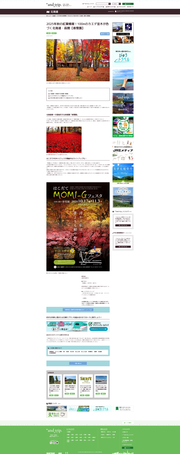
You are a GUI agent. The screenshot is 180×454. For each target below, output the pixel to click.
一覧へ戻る (77, 363)
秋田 (73, 434)
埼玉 (81, 437)
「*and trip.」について (89, 3)
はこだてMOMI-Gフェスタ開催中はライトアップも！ (62, 95)
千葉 (85, 437)
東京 (89, 437)
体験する (109, 434)
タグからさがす (122, 6)
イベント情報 (59, 351)
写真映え (91, 351)
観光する (103, 431)
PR (114, 437)
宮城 (85, 434)
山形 (81, 434)
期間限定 (52, 351)
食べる (109, 431)
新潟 (68, 440)
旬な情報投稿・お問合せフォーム (127, 441)
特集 (114, 434)
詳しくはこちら (122, 225)
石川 (89, 440)
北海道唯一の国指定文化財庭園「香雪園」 (59, 93)
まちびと (128, 4)
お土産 (114, 431)
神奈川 (94, 437)
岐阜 (68, 441)
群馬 (77, 437)
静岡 (81, 440)
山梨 (77, 440)
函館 (96, 351)
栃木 (73, 437)
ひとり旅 (78, 351)
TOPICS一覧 (125, 437)
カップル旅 (84, 351)
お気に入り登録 (105, 33)
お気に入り (131, 6)
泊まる (102, 434)
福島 (89, 434)
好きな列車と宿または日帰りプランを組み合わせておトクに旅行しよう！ (66, 98)
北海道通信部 (53, 353)
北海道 (53, 15)
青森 (68, 434)
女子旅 (72, 351)
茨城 (68, 437)
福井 (94, 440)
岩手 (77, 434)
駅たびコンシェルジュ (106, 437)
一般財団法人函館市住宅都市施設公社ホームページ (77, 309)
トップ (90, 6)
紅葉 (68, 351)
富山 (85, 440)
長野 (73, 440)
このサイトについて (127, 444)
